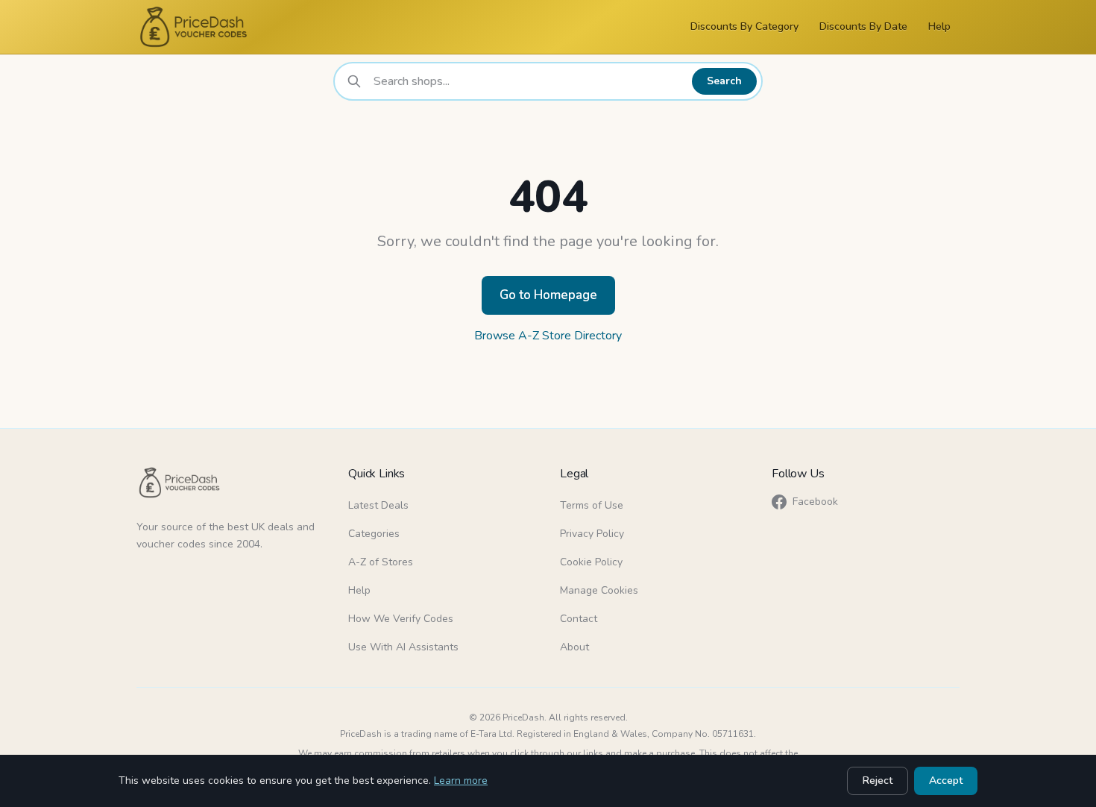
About (574, 647)
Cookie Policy (591, 562)
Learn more (461, 780)
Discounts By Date (863, 26)
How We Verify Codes (400, 619)
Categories (374, 534)
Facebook (815, 501)
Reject (877, 780)
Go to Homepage (548, 295)
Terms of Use (591, 505)
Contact (578, 619)
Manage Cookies (599, 590)
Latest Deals (378, 505)
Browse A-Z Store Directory (548, 335)
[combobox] (528, 81)
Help (939, 26)
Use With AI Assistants (403, 647)
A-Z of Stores (380, 562)
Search (724, 81)
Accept (946, 780)
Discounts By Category (744, 26)
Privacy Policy (592, 534)
